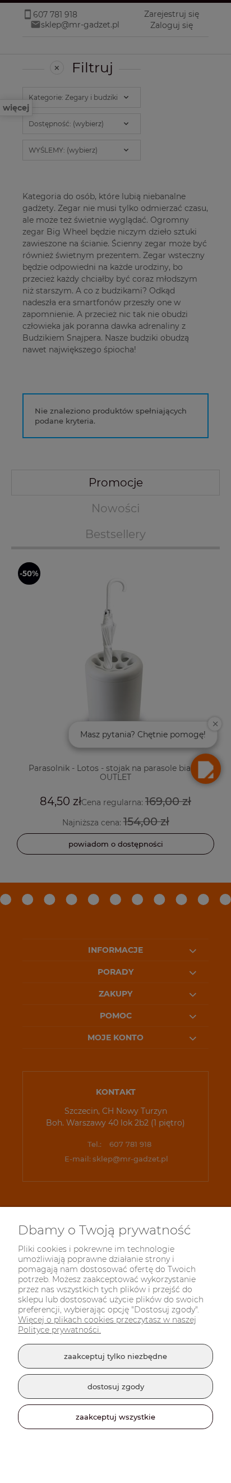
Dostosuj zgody (115, 1386)
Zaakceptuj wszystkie (115, 1416)
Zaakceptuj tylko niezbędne (115, 1356)
